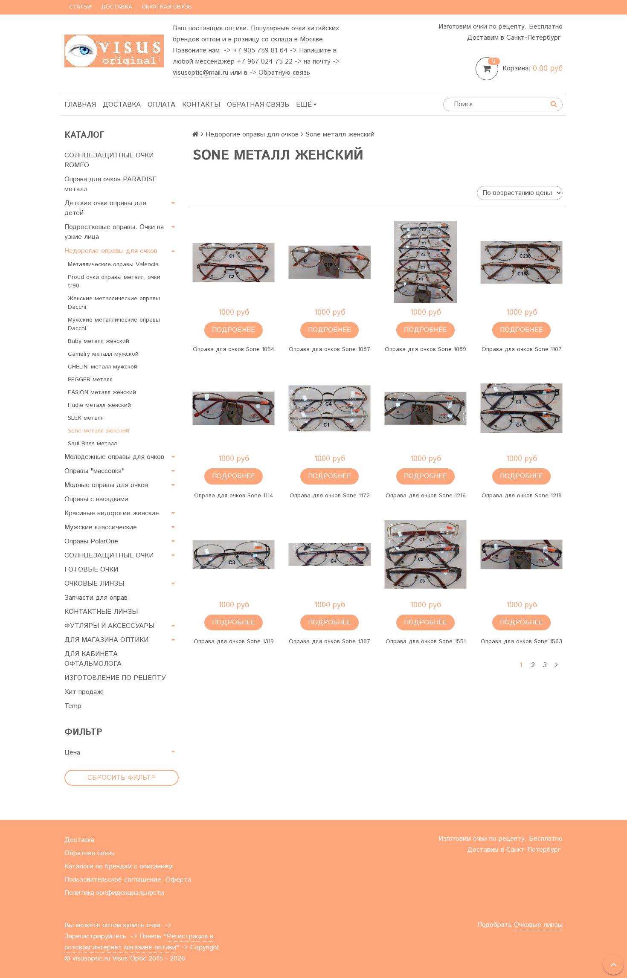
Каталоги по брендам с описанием (118, 866)
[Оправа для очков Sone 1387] (329, 555)
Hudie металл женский (99, 405)
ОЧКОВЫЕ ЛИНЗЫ (94, 584)
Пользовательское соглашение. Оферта (127, 880)
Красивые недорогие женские (111, 513)
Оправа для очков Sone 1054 (234, 349)
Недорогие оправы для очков (110, 251)
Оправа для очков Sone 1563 (521, 641)
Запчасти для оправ (96, 598)
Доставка (116, 7)
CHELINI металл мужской (102, 367)
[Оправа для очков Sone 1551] (425, 555)
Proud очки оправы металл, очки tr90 (114, 281)
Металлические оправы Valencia (113, 264)
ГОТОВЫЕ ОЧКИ (91, 570)
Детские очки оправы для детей (105, 208)
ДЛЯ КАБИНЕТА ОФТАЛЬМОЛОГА (93, 659)
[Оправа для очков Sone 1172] (329, 408)
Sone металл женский (98, 431)
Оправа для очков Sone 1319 (234, 641)
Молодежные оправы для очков (114, 457)
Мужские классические (100, 527)
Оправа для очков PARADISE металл (110, 184)
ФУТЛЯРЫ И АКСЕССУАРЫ (109, 626)
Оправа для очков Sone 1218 (522, 495)
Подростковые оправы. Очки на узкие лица (114, 232)
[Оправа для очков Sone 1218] (521, 408)
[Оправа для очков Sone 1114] (233, 408)
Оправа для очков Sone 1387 (329, 641)
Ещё (304, 105)
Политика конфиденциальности (114, 893)
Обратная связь (167, 7)
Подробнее (233, 330)
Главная (80, 105)
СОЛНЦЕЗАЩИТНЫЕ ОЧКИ (109, 555)
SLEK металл (86, 418)
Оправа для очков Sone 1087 (329, 349)
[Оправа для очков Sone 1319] (233, 555)
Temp (72, 706)
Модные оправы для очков (106, 485)
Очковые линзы (538, 925)
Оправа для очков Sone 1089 (425, 349)
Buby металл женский (98, 341)
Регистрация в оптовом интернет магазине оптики (138, 942)
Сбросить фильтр (121, 778)
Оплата (161, 105)
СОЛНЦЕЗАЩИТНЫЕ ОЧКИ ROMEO (109, 160)
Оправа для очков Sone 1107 (522, 349)
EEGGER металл (90, 379)
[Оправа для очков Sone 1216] (425, 408)
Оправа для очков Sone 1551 (426, 641)
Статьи (80, 7)
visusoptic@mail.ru (200, 73)
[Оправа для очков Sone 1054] (233, 262)
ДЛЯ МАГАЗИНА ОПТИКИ (106, 640)
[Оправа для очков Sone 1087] (329, 262)
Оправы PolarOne (91, 541)
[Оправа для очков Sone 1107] (521, 262)
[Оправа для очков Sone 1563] (521, 555)
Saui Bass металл (92, 443)
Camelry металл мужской (103, 354)
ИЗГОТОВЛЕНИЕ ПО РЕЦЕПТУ (115, 678)
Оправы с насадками (96, 499)
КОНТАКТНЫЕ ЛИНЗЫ (101, 612)
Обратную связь (284, 73)
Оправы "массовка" (94, 471)
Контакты (201, 105)
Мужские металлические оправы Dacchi (114, 324)
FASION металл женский (102, 392)
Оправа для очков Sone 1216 (426, 495)
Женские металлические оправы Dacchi (114, 302)
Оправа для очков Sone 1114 (233, 495)
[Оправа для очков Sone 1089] (425, 262)
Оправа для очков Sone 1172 (330, 495)
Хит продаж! (84, 692)
